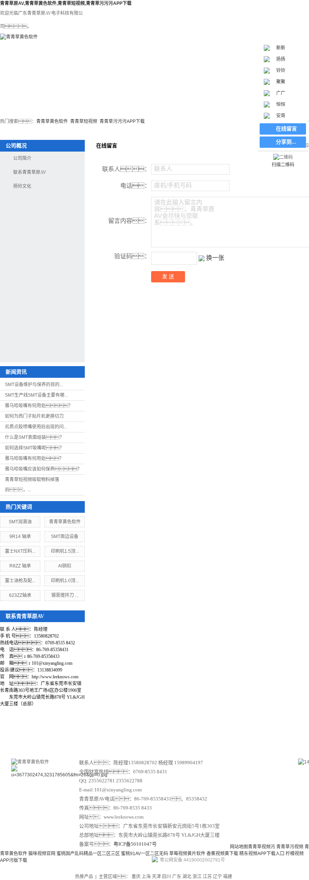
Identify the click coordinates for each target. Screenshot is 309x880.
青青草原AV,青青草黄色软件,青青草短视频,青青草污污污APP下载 (66, 3)
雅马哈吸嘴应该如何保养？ (43, 469)
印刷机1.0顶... (65, 580)
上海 (146, 876)
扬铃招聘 (288, 733)
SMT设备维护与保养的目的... (34, 384)
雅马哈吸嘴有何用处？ (39, 405)
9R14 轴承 (20, 536)
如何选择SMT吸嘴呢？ (34, 448)
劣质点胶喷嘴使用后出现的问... (36, 426)
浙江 (197, 876)
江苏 (207, 876)
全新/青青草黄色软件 (243, 97)
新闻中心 (168, 733)
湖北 (186, 876)
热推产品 (84, 876)
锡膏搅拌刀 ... (64, 595)
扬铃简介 (86, 733)
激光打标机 (68, 93)
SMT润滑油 (20, 521)
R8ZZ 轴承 (20, 566)
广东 (176, 876)
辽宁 (217, 876)
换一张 (215, 257)
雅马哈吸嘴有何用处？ (34, 458)
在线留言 (249, 733)
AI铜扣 (64, 566)
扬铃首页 (23, 93)
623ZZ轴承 (20, 595)
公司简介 (22, 158)
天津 (156, 876)
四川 (166, 876)
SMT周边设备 (110, 93)
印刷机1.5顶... (65, 551)
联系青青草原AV (29, 172)
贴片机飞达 (152, 93)
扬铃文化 (22, 186)
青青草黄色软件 (52, 121)
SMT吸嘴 (197, 93)
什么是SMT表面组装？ (34, 437)
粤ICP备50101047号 (135, 844)
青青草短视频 (83, 121)
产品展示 (127, 733)
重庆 (136, 876)
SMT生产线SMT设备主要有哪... (36, 395)
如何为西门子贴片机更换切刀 (34, 416)
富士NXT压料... (20, 551)
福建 (227, 876)
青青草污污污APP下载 (122, 121)
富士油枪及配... (20, 580)
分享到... (286, 142)
